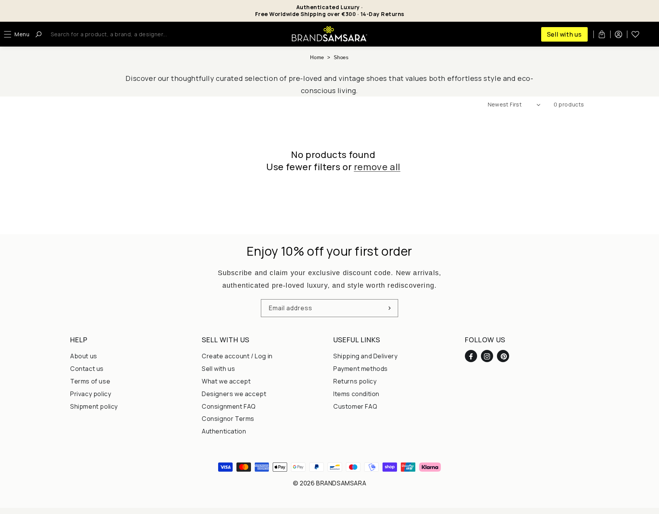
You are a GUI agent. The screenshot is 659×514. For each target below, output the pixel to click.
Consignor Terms (228, 419)
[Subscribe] (389, 308)
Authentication (224, 431)
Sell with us (564, 34)
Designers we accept (234, 394)
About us (83, 356)
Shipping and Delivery (365, 356)
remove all (377, 166)
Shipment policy (94, 406)
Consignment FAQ (229, 406)
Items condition (356, 394)
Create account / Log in (237, 356)
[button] (18, 34)
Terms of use (90, 381)
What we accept (226, 381)
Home (317, 57)
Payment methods (360, 368)
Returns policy (354, 381)
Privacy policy (90, 394)
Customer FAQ (355, 406)
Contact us (87, 368)
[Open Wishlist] (635, 34)
